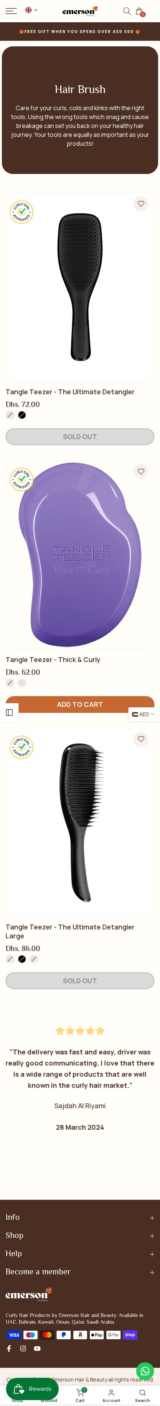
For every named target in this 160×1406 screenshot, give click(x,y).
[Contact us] (145, 1371)
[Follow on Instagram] (23, 1348)
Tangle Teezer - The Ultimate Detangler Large (70, 931)
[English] (30, 10)
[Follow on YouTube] (37, 1348)
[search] (127, 11)
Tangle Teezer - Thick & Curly (53, 659)
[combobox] (30, 10)
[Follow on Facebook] (9, 1348)
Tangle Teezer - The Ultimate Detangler (70, 391)
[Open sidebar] (9, 712)
